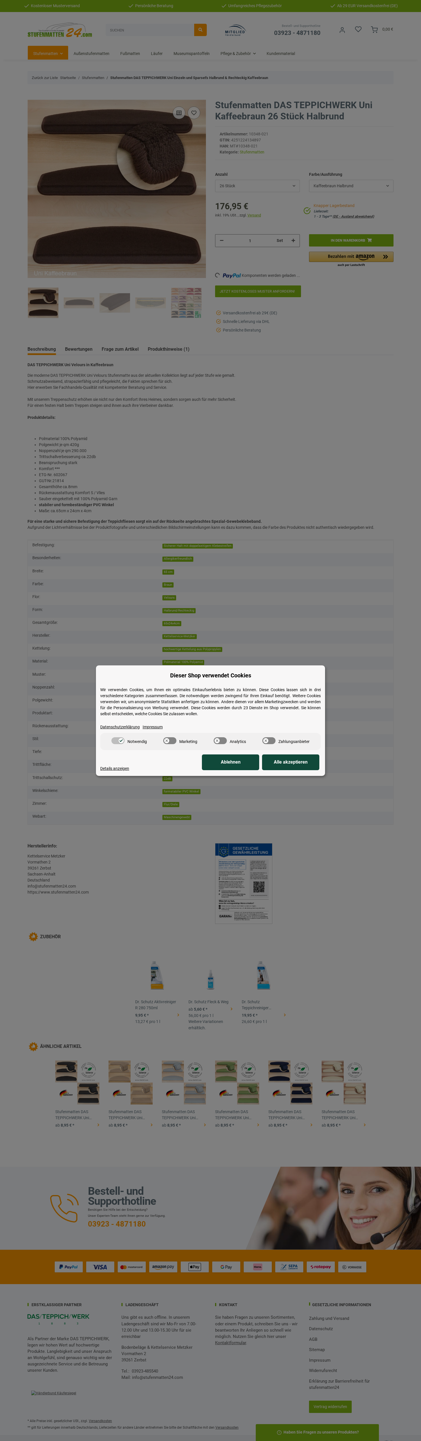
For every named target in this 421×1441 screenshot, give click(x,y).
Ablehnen (231, 762)
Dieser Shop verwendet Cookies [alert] (210, 675)
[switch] (118, 740)
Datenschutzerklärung (120, 727)
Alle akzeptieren (291, 762)
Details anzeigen (114, 768)
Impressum (153, 727)
